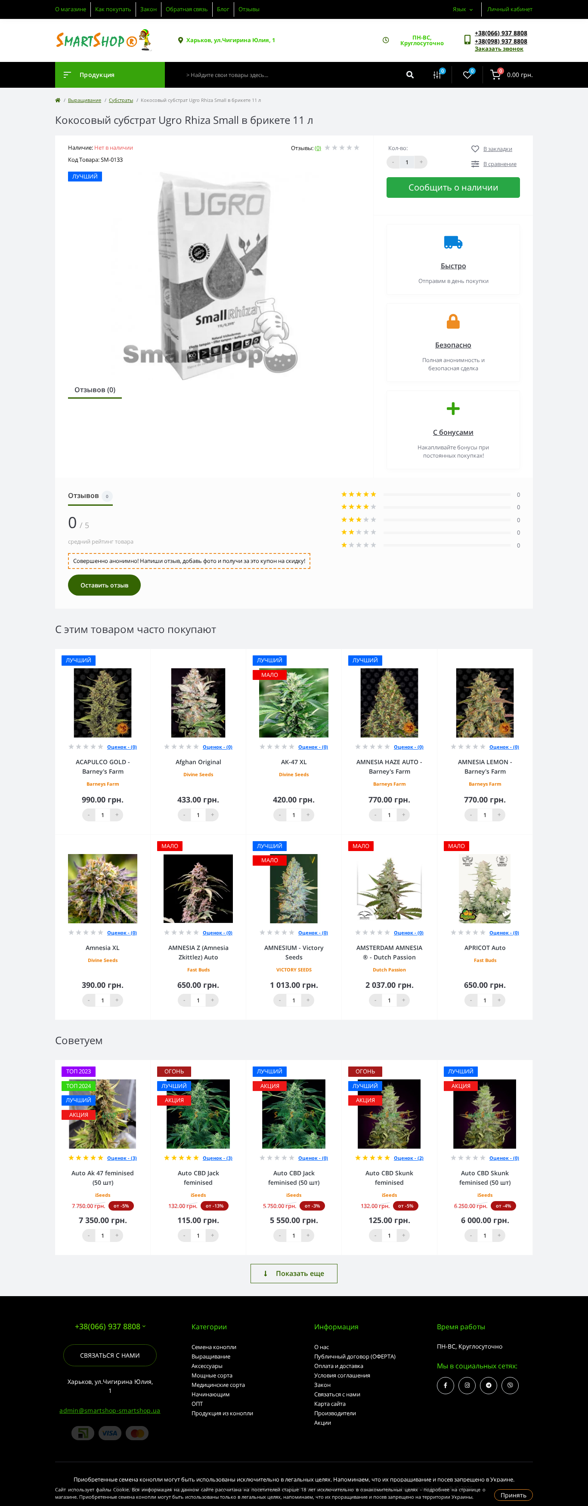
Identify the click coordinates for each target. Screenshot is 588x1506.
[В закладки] (146, 655)
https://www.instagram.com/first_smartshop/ (467, 1385)
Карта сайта (330, 1404)
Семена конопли (214, 1347)
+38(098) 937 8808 (501, 41)
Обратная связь (187, 9)
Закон (148, 9)
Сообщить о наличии (453, 187)
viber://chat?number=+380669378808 (510, 1385)
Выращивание (84, 100)
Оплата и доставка (338, 1366)
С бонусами (453, 432)
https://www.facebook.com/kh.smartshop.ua (445, 1385)
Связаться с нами (110, 1355)
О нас (321, 1347)
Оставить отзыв (104, 585)
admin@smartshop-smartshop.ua (109, 1410)
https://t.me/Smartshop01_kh (488, 1385)
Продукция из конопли (222, 1413)
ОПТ (197, 1404)
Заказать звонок (499, 48)
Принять (513, 1495)
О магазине (70, 9)
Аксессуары (207, 1366)
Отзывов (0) (94, 389)
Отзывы (249, 9)
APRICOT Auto (485, 948)
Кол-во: (398, 148)
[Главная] (57, 100)
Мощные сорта (212, 1375)
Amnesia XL (103, 948)
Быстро (453, 265)
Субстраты (121, 100)
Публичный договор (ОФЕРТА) (355, 1356)
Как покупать (113, 9)
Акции (322, 1422)
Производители (335, 1413)
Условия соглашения (342, 1375)
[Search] (410, 75)
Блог (223, 9)
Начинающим (211, 1394)
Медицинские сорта (218, 1385)
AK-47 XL (294, 762)
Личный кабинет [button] (509, 9)
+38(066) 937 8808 (501, 33)
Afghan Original (198, 762)
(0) (318, 148)
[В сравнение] (134, 655)
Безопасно (453, 345)
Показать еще (300, 1273)
